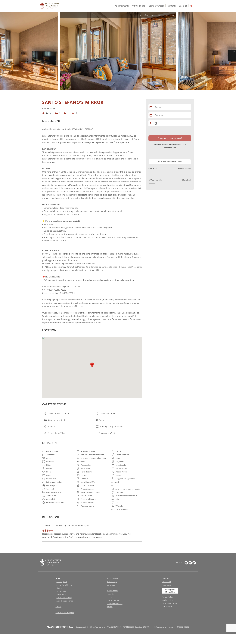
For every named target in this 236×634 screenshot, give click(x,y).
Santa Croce (61, 591)
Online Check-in (113, 600)
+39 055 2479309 (184, 168)
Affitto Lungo (112, 581)
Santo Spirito (62, 581)
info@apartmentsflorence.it (163, 627)
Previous (2, 51)
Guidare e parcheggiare (65, 612)
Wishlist (183, 6)
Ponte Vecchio (62, 594)
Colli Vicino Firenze (64, 597)
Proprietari (166, 585)
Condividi (187, 180)
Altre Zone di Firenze (65, 601)
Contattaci (153, 168)
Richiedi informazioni (170, 161)
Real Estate (166, 581)
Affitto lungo (138, 6)
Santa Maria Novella (64, 585)
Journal (110, 606)
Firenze (58, 606)
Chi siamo (166, 578)
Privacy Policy (167, 597)
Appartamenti (122, 6)
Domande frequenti (115, 603)
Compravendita (156, 6)
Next (233, 51)
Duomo (60, 588)
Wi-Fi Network (112, 590)
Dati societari (167, 606)
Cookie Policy (167, 600)
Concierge (111, 585)
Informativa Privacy (169, 603)
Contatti (171, 6)
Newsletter (111, 594)
